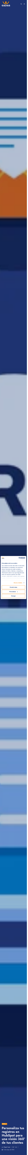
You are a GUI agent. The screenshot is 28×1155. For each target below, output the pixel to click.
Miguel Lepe (7, 1147)
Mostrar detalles (18, 582)
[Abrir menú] (24, 4)
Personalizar (12, 591)
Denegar (13, 596)
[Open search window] (21, 4)
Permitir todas (13, 587)
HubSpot (4, 1124)
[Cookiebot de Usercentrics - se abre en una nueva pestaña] (19, 558)
